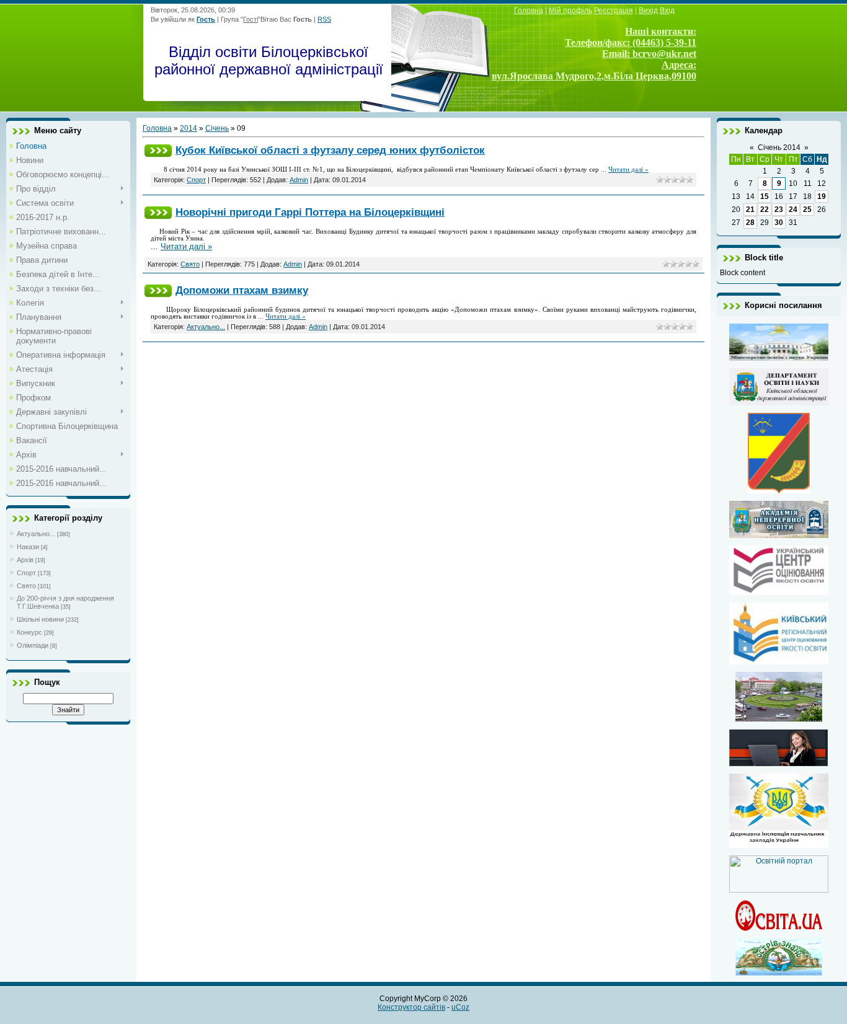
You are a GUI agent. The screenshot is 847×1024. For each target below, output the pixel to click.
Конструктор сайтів (411, 1007)
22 (764, 209)
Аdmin (299, 179)
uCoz (460, 1007)
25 (807, 209)
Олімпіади (32, 645)
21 (750, 209)
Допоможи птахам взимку (241, 290)
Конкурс (29, 632)
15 (764, 196)
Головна (157, 128)
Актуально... (36, 533)
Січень (217, 128)
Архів (25, 559)
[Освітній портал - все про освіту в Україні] (778, 890)
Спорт (26, 572)
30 (778, 222)
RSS (324, 19)
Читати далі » (628, 169)
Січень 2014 (779, 147)
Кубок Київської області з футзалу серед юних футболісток (330, 150)
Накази (28, 546)
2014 (188, 128)
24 (793, 209)
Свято (26, 585)
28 (750, 222)
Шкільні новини (40, 619)
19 (821, 196)
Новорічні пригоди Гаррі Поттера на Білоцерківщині (310, 212)
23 (778, 209)
